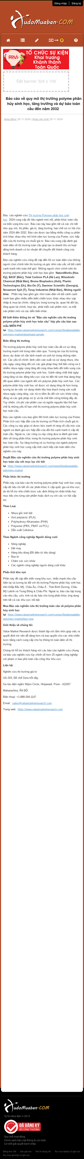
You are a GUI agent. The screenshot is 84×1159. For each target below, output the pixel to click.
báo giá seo (26, 1151)
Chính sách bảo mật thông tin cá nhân (25, 1140)
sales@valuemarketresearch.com (32, 703)
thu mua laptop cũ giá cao (67, 1151)
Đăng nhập (60, 3)
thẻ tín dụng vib (43, 1151)
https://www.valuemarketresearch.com (40, 709)
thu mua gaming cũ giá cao (16, 1155)
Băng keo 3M (9, 1151)
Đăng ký (76, 3)
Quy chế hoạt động (14, 1136)
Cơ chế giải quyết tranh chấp (20, 1143)
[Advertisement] (42, 165)
